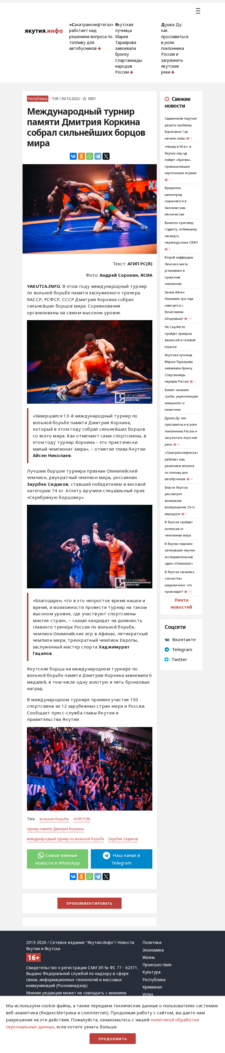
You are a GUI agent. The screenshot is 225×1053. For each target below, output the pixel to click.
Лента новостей (181, 603)
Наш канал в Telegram (125, 859)
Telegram (182, 649)
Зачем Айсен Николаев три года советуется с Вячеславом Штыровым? (179, 305)
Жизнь (148, 957)
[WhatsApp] (89, 156)
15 (190, 592)
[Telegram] (97, 156)
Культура (151, 972)
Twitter (179, 659)
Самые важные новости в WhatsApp (57, 859)
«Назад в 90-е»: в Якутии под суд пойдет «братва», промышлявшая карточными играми (181, 160)
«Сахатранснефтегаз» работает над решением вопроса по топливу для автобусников (91, 36)
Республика (37, 98)
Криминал (152, 987)
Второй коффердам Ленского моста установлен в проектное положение (179, 270)
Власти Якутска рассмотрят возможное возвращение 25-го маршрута (180, 500)
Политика (151, 942)
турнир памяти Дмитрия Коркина (55, 828)
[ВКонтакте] (73, 156)
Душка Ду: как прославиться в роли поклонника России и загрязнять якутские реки (174, 48)
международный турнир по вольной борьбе (65, 838)
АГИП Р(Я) (82, 818)
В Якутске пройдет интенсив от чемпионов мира (179, 528)
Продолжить (112, 1039)
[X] (106, 156)
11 (190, 319)
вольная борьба (54, 818)
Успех (147, 994)
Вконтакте (184, 639)
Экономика (153, 950)
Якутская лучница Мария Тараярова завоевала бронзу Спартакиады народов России (128, 48)
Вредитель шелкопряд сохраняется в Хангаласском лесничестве (176, 201)
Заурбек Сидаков (123, 838)
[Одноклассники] (81, 156)
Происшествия (156, 964)
